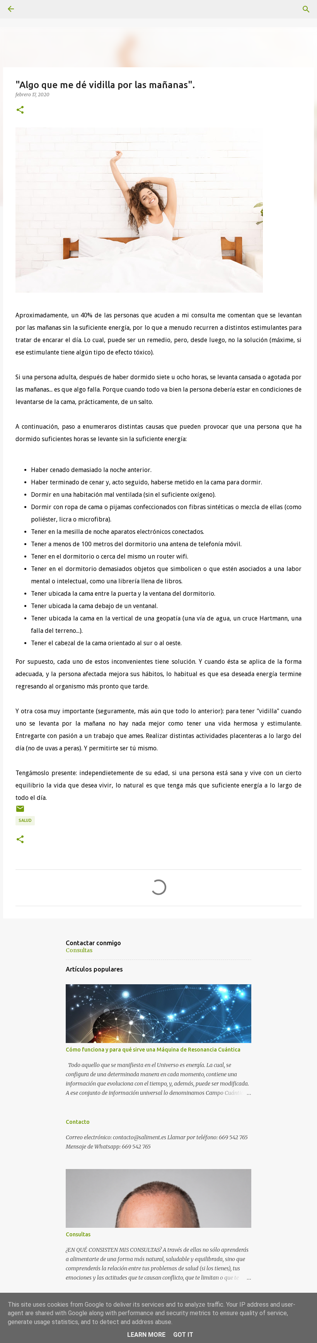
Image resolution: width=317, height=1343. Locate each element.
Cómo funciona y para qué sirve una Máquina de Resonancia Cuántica (153, 1049)
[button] (20, 110)
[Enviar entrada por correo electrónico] (20, 811)
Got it (183, 1334)
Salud (25, 820)
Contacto (78, 1122)
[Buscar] (306, 9)
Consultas (79, 950)
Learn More (146, 1334)
